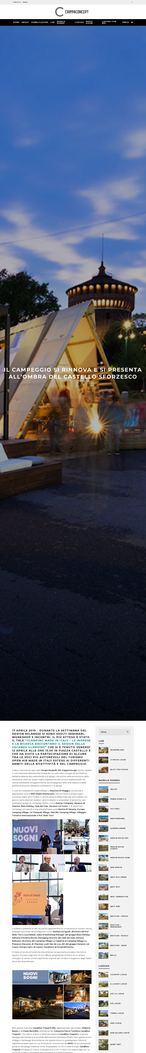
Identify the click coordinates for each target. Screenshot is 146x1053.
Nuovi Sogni (89, 22)
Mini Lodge (116, 1023)
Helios (113, 789)
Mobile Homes (61, 22)
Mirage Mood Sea (119, 838)
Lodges (79, 22)
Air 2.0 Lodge (117, 994)
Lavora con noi (109, 22)
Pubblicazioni (39, 22)
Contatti (17, 2)
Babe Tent (115, 1044)
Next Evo (115, 887)
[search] (127, 732)
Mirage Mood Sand (120, 858)
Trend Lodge (117, 1013)
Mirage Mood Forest (117, 848)
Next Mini (115, 906)
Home (16, 22)
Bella (113, 955)
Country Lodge (118, 975)
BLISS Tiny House (119, 769)
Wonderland (117, 750)
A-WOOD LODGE (118, 760)
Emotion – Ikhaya (119, 916)
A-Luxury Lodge (118, 984)
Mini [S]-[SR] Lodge (120, 1033)
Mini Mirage (116, 867)
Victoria (114, 809)
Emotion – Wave (118, 945)
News (25, 2)
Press (125, 22)
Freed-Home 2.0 (118, 799)
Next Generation (119, 897)
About (25, 22)
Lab (52, 22)
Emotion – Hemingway (116, 926)
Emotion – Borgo (119, 936)
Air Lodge (115, 1003)
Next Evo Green (118, 877)
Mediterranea (117, 819)
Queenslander (118, 828)
